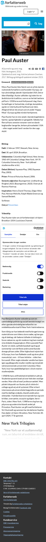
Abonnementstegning (11, 531)
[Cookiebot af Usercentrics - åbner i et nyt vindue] (33, 228)
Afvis (23, 312)
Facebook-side (25, 508)
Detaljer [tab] (23, 234)
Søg (40, 23)
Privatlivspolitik (9, 516)
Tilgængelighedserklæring (13, 535)
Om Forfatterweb (10, 500)
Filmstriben (13, 205)
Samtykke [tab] (8, 234)
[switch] (40, 273)
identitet (30, 82)
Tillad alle (23, 297)
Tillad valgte (23, 304)
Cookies (6, 512)
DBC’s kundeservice (11, 523)
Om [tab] (37, 234)
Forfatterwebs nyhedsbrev (22, 504)
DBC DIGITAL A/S (10, 481)
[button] (29, 69)
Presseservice (8, 527)
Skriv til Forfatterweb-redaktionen (16, 492)
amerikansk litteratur (19, 82)
